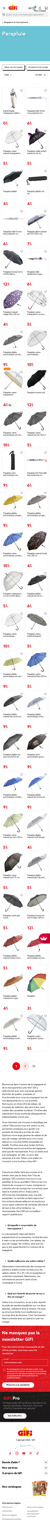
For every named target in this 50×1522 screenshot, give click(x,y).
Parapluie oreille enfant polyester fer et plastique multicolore (37, 152)
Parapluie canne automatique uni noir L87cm (12, 434)
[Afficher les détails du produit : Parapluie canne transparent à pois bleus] (37, 1023)
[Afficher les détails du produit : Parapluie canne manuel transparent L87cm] (13, 138)
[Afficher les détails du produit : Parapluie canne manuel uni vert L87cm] (13, 822)
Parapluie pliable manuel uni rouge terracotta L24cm (11, 997)
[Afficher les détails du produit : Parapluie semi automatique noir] (13, 460)
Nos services (10, 1468)
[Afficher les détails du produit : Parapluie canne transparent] (13, 380)
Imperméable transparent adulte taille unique (11, 112)
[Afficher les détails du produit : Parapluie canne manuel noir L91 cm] (13, 862)
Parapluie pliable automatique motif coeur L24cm (11, 1037)
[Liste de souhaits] (21, 91)
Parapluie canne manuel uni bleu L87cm (37, 675)
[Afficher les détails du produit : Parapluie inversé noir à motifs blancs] (13, 259)
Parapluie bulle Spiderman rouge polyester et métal (35, 273)
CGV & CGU (7, 1511)
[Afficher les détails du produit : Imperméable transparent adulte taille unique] (13, 98)
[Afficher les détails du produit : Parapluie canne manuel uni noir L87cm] (37, 420)
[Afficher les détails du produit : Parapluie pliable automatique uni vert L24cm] (13, 661)
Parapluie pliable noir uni (35, 192)
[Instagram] (17, 1453)
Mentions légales (9, 1515)
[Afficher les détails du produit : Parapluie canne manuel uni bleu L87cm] (37, 661)
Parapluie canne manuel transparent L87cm (11, 152)
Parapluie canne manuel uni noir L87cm (36, 434)
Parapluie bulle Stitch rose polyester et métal (36, 112)
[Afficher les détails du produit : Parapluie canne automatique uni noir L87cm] (13, 420)
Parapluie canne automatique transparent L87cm (11, 635)
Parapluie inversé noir (36, 393)
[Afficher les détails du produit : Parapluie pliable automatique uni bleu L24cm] (13, 782)
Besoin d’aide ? (11, 1462)
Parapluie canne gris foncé (11, 917)
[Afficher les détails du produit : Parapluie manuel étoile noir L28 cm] (37, 540)
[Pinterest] (30, 1453)
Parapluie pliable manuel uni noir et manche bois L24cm (36, 595)
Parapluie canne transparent (10, 394)
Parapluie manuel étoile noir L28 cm (37, 555)
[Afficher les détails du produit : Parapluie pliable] (13, 178)
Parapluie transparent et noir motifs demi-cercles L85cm (12, 595)
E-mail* (6, 1359)
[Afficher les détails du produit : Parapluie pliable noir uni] (37, 178)
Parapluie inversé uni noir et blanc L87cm (35, 917)
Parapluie (31, 996)
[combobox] (25, 14)
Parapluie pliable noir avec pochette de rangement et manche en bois (13, 756)
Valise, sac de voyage (13, 67)
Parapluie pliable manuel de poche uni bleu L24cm (36, 796)
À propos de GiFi (12, 1473)
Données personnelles (11, 1519)
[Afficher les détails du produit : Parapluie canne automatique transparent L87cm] (13, 621)
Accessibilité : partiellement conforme (33, 1514)
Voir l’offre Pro (15, 1416)
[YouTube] (23, 1453)
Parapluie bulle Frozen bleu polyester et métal (12, 233)
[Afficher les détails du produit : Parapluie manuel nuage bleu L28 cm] (13, 299)
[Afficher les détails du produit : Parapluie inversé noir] (37, 380)
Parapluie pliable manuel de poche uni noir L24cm (12, 715)
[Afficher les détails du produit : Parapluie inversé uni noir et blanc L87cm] (37, 903)
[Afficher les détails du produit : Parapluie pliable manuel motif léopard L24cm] (37, 822)
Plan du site (7, 1507)
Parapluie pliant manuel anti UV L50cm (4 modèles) (37, 233)
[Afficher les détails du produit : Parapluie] (37, 983)
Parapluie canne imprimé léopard (34, 635)
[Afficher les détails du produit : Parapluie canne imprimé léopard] (37, 621)
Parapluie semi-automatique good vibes (35, 756)
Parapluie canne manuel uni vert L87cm (13, 836)
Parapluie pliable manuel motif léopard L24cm (36, 836)
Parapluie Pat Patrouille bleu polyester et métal (37, 474)
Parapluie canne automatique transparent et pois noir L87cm (35, 353)
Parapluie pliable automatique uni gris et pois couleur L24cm (37, 514)
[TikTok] (37, 1453)
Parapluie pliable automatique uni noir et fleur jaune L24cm (12, 353)
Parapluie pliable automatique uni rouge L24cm (37, 957)
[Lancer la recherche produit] (4, 14)
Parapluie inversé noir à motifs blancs (13, 273)
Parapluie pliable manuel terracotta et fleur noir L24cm (12, 957)
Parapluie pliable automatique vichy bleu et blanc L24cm (36, 715)
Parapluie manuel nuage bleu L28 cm (11, 313)
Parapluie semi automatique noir (10, 474)
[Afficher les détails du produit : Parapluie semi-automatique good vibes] (37, 742)
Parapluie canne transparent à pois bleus (35, 1037)
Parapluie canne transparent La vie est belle (36, 313)
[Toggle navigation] (4, 8)
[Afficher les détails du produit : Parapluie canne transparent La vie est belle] (37, 299)
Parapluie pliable (10, 191)
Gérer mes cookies (35, 1507)
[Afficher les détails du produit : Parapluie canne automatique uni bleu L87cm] (13, 540)
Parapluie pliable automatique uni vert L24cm (12, 675)
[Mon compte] (40, 8)
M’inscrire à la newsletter (18, 1385)
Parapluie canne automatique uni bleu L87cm (12, 555)
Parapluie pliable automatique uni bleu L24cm (12, 796)
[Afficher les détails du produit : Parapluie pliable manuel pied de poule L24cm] (37, 862)
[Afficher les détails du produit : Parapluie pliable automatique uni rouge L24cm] (37, 943)
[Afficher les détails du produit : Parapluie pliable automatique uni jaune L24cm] (13, 500)
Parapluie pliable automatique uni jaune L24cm (12, 514)
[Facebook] (10, 1453)
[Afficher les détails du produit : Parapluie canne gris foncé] (13, 903)
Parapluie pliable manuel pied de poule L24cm (36, 876)
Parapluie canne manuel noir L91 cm (11, 876)
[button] (34, 8)
